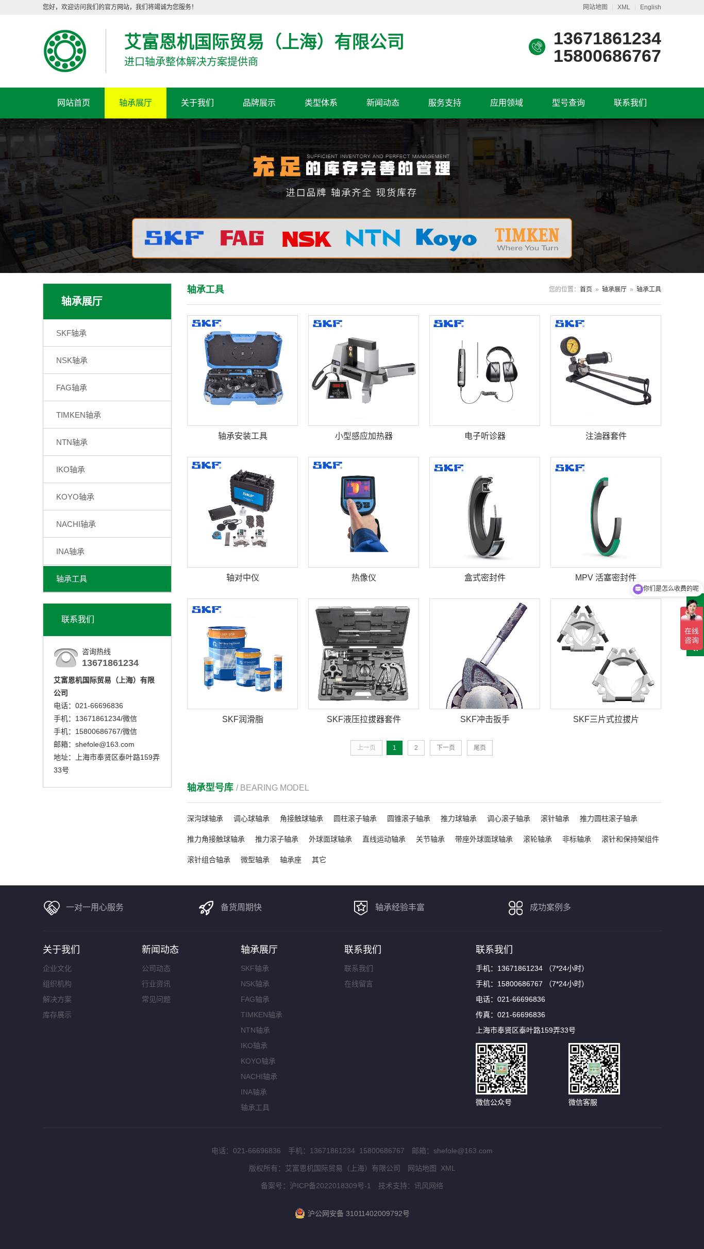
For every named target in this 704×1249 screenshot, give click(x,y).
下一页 (446, 747)
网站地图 (595, 7)
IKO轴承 (70, 469)
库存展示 (57, 1015)
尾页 (480, 747)
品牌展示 (259, 102)
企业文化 (57, 968)
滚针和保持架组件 (630, 839)
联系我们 (630, 102)
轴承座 (290, 860)
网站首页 (73, 102)
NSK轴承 (72, 360)
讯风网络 (428, 1186)
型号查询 (568, 102)
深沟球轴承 (205, 818)
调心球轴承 (251, 818)
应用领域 (506, 102)
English (650, 7)
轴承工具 (71, 578)
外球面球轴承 (330, 839)
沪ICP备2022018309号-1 (330, 1186)
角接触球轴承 (301, 818)
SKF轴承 (71, 333)
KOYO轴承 (75, 496)
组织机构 (57, 984)
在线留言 (358, 984)
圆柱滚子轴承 (355, 818)
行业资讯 (156, 984)
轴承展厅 (135, 102)
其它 (319, 860)
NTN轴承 (72, 442)
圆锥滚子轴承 (408, 818)
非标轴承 (576, 839)
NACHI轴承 (76, 524)
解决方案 (57, 999)
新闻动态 (382, 102)
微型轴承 (255, 860)
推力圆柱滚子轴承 (609, 818)
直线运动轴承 (384, 839)
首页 (586, 289)
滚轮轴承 (537, 839)
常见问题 (156, 999)
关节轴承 (430, 839)
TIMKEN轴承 (78, 414)
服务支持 (444, 102)
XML (623, 7)
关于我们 (197, 102)
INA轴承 (70, 551)
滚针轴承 (555, 818)
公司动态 (156, 968)
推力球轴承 (459, 818)
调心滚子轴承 (508, 818)
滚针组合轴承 (208, 860)
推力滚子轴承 (276, 839)
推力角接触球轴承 (216, 839)
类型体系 (321, 102)
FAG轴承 (71, 387)
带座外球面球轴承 (484, 839)
